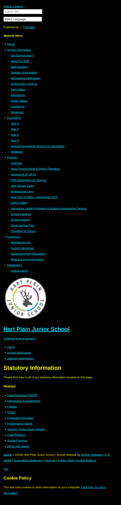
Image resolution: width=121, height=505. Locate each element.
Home (11, 347)
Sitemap (50, 460)
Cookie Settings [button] (86, 460)
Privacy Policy (66, 460)
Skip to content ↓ (14, 6)
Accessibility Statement (28, 460)
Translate (29, 27)
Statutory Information (20, 358)
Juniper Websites (91, 454)
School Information (19, 352)
